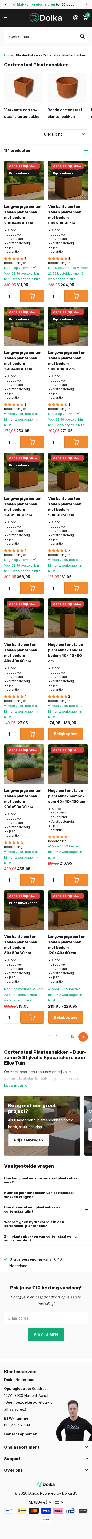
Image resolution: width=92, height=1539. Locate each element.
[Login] (75, 17)
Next (83, 1037)
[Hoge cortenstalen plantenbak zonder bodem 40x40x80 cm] (68, 618)
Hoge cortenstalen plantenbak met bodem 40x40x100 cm (66, 796)
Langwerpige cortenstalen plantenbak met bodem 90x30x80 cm (67, 360)
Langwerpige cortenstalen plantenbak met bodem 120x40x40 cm (67, 944)
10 (72, 1037)
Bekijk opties (65, 733)
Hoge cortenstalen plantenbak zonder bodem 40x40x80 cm (65, 652)
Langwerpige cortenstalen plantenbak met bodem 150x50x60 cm (23, 506)
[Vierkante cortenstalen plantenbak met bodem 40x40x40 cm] (24, 618)
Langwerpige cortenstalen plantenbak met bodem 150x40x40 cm (23, 360)
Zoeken (82, 36)
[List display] (86, 150)
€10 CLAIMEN (46, 1335)
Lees (14, 1085)
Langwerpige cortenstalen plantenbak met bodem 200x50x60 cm (23, 798)
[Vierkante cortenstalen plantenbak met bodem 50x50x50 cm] (68, 472)
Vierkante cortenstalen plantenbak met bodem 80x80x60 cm (21, 944)
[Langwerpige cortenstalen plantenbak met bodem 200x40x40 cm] (24, 180)
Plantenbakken (28, 55)
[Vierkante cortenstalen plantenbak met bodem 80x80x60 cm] (24, 910)
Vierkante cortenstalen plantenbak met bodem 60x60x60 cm (65, 214)
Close (46, 1447)
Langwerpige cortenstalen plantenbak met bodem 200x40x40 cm (23, 214)
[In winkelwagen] (32, 296)
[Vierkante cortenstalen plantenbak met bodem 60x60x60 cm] (68, 180)
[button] (5, 4)
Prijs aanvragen (28, 1140)
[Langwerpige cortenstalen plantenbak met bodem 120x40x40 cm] (68, 910)
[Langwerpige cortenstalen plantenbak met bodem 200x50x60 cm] (24, 764)
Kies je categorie (7, 18)
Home (8, 55)
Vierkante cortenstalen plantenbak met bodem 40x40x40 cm (21, 652)
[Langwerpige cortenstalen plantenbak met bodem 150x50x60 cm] (24, 472)
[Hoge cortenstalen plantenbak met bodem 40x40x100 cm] (68, 764)
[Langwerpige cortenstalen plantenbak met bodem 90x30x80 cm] (68, 326)
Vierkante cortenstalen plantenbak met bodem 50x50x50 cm (65, 506)
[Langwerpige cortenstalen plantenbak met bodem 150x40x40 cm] (24, 326)
